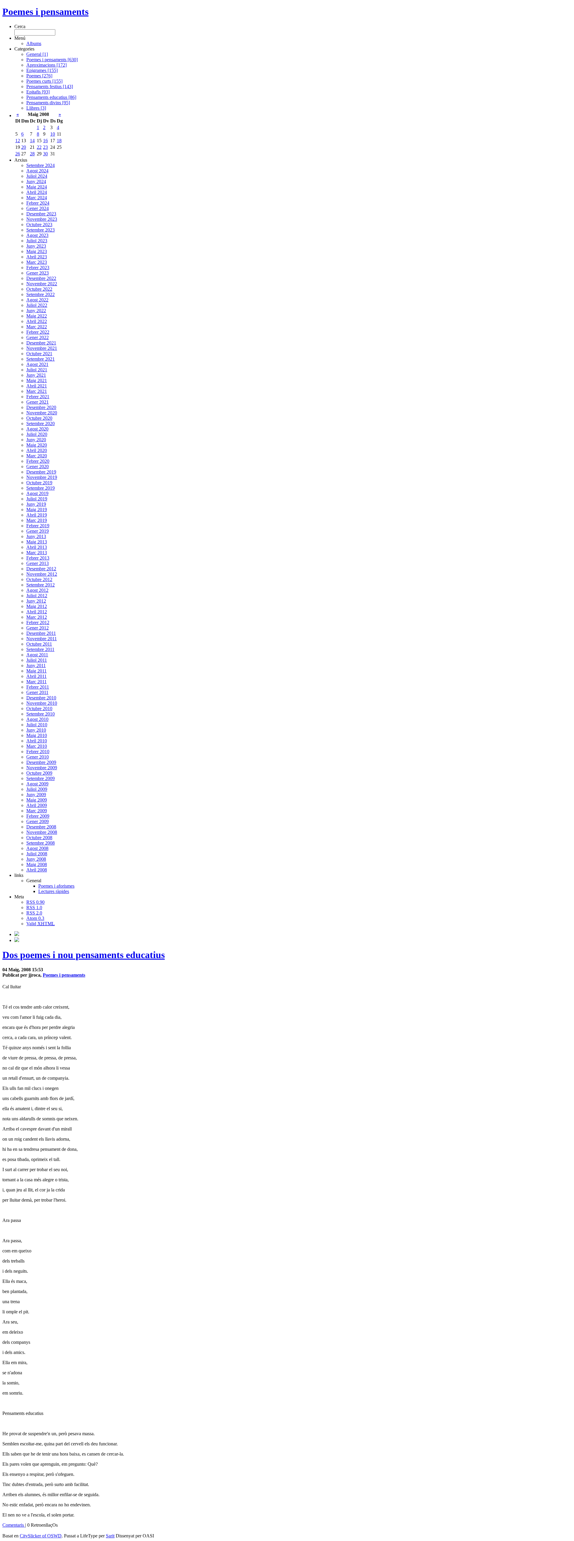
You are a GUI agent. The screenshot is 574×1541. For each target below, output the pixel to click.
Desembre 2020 (41, 407)
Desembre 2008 (41, 826)
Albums (33, 43)
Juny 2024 (36, 181)
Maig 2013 (36, 541)
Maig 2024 (36, 186)
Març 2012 (36, 617)
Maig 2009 (36, 799)
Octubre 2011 (39, 644)
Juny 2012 (36, 600)
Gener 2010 (37, 756)
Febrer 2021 (37, 396)
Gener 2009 (37, 821)
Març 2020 (36, 455)
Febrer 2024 (37, 203)
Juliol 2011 (36, 660)
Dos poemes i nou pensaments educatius (83, 954)
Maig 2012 (36, 606)
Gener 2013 (37, 563)
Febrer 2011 (37, 687)
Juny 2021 (36, 375)
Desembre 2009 (41, 762)
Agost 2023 (37, 235)
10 (52, 134)
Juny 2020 (36, 439)
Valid (40, 923)
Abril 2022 (36, 321)
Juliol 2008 (36, 853)
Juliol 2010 (36, 724)
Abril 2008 (36, 869)
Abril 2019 (36, 514)
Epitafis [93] (38, 91)
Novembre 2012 (41, 574)
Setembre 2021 (40, 358)
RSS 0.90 (35, 902)
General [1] (37, 54)
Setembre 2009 (40, 778)
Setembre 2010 (40, 713)
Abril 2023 (36, 256)
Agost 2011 (37, 654)
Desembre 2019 (41, 471)
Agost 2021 (37, 364)
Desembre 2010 (41, 697)
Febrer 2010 (37, 751)
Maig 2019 (36, 509)
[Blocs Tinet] (16, 934)
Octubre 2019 (39, 482)
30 (45, 153)
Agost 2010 (37, 719)
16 (45, 140)
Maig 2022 (36, 315)
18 (59, 140)
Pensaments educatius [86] (51, 97)
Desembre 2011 (41, 633)
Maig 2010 (36, 735)
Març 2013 (36, 552)
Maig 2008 (36, 864)
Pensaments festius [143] (49, 86)
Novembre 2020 (41, 412)
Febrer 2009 (37, 816)
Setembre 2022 (40, 294)
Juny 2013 (36, 536)
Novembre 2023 (41, 219)
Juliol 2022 (36, 305)
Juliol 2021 (36, 369)
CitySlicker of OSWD (41, 1535)
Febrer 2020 (37, 461)
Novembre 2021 (41, 348)
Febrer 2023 (37, 267)
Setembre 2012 (40, 584)
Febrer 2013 (37, 557)
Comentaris (13, 1525)
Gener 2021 (37, 402)
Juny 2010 (36, 730)
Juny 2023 (36, 246)
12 (17, 140)
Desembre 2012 (41, 568)
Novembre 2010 (41, 703)
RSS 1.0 (34, 907)
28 (32, 153)
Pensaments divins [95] (48, 102)
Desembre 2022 (41, 278)
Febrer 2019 (37, 525)
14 (32, 140)
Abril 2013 (36, 547)
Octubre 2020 (39, 418)
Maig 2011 (36, 670)
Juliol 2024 (36, 176)
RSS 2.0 (34, 912)
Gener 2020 (37, 466)
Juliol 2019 (36, 498)
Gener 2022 (37, 337)
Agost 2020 (37, 428)
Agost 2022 (37, 299)
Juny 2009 (36, 794)
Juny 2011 (36, 665)
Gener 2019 (37, 531)
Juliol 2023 (36, 240)
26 (17, 153)
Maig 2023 (36, 251)
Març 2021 (36, 391)
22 (39, 147)
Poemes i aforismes (56, 886)
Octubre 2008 (39, 837)
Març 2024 (36, 197)
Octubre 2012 (39, 579)
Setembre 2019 (40, 488)
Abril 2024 (36, 192)
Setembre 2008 (40, 842)
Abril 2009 (36, 805)
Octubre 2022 (39, 289)
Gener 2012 (37, 627)
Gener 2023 (37, 272)
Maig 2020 (36, 445)
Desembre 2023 (41, 213)
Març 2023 (36, 262)
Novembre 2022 (41, 283)
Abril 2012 (36, 611)
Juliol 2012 (36, 595)
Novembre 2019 (41, 477)
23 (45, 147)
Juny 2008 (36, 859)
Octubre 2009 (39, 773)
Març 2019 (36, 520)
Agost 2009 (37, 783)
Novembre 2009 (41, 767)
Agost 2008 (37, 848)
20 (23, 147)
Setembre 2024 (40, 165)
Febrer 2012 (37, 622)
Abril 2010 (36, 740)
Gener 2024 (37, 208)
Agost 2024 (37, 170)
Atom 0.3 (35, 918)
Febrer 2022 (37, 332)
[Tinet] (16, 940)
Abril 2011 (36, 676)
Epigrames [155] (42, 70)
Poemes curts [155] (44, 81)
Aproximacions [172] (46, 65)
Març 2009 (36, 810)
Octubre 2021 (39, 353)
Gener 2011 (37, 692)
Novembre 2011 (41, 638)
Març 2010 (36, 746)
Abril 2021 (36, 385)
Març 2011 (36, 681)
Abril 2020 (36, 450)
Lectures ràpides (53, 891)
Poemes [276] (39, 75)
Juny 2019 (36, 504)
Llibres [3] (36, 108)
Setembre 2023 (40, 229)
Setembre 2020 (40, 423)
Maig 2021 (36, 380)
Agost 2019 (37, 493)
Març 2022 (36, 326)
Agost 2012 (37, 590)
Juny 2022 (36, 310)
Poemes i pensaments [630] (52, 59)
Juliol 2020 (36, 434)
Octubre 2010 (39, 708)
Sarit (110, 1535)
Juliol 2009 (36, 789)
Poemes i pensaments (45, 11)
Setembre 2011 (40, 649)
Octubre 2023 (39, 224)
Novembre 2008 (41, 832)
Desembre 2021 (41, 342)
